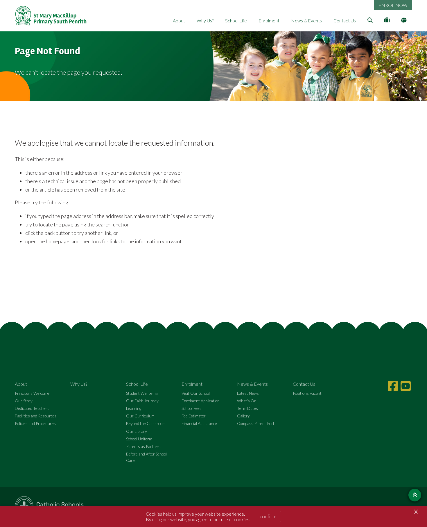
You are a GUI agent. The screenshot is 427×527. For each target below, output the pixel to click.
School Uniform (139, 438)
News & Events (306, 20)
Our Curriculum (140, 415)
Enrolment (269, 20)
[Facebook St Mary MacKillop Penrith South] (393, 386)
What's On (246, 400)
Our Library (136, 431)
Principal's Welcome (32, 393)
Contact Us (344, 20)
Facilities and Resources (36, 415)
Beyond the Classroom (146, 423)
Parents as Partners (144, 446)
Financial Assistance (199, 423)
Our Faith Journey (142, 400)
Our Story (24, 400)
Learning (133, 408)
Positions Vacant (307, 393)
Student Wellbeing (141, 393)
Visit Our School (196, 393)
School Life (236, 20)
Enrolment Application (201, 400)
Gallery (243, 415)
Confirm (268, 516)
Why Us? (205, 20)
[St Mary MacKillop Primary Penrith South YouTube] (406, 386)
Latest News (248, 393)
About (179, 20)
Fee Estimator (194, 415)
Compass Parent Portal (257, 423)
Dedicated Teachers (32, 408)
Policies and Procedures (35, 423)
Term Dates (247, 408)
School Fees (192, 408)
